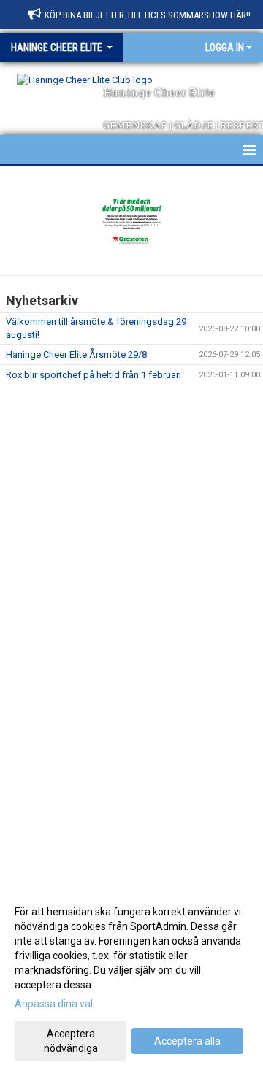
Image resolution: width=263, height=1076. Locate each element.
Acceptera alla (187, 1041)
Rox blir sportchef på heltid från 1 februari (93, 374)
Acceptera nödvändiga (71, 1041)
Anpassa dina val (54, 1004)
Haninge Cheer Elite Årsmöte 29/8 (76, 354)
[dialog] (131, 979)
